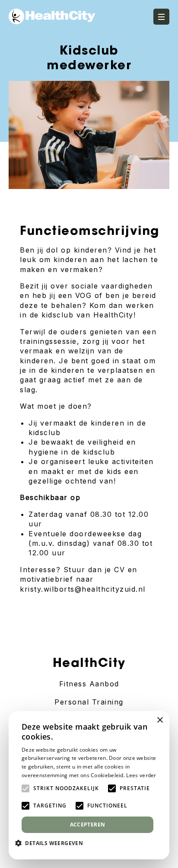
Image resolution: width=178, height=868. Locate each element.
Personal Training (89, 702)
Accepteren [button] (87, 824)
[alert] (89, 785)
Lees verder (141, 775)
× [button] (159, 720)
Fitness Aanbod (89, 683)
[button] (52, 843)
